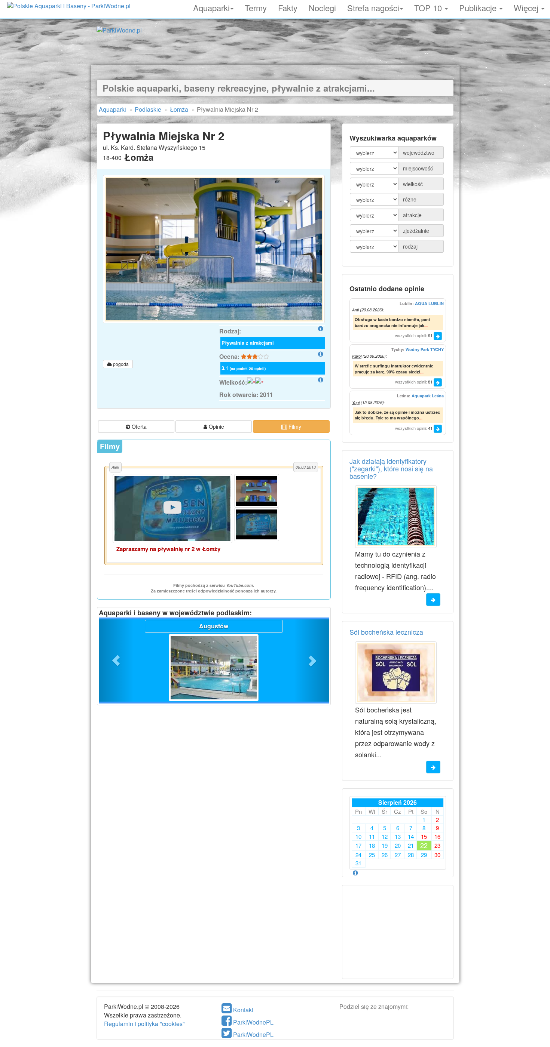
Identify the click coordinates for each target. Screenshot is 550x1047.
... (426, 325)
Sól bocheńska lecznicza (386, 632)
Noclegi (322, 7)
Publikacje (479, 7)
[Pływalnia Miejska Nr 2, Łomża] (214, 249)
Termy (256, 7)
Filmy (294, 426)
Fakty (287, 7)
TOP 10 (429, 7)
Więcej (527, 7)
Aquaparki (211, 7)
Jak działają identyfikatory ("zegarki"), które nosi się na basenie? (391, 468)
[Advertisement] (275, 48)
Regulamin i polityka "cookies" (144, 1023)
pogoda (120, 364)
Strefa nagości (373, 7)
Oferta (138, 426)
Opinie (215, 426)
